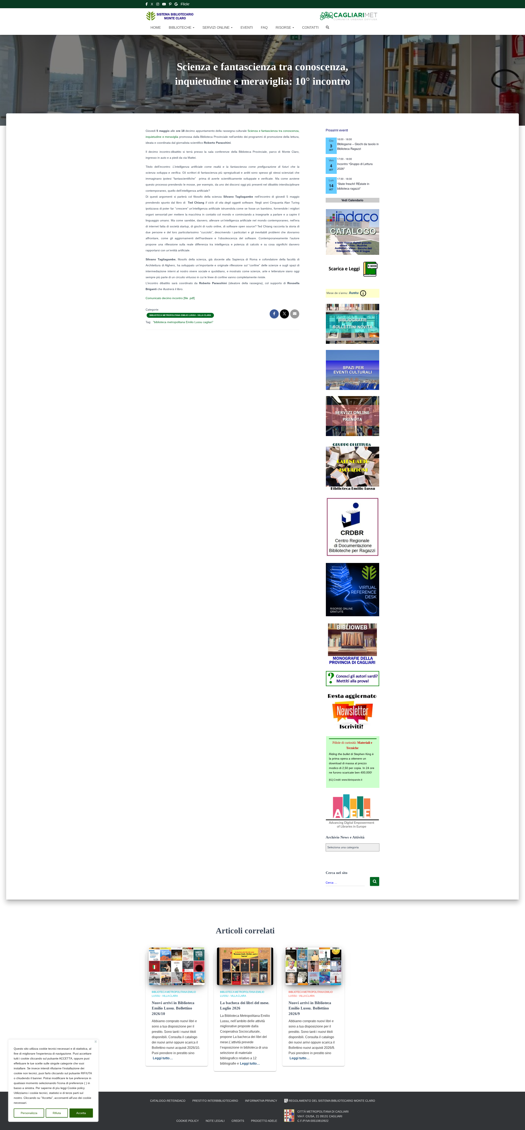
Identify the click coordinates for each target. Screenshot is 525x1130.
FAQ (264, 28)
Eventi (246, 28)
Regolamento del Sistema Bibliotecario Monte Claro (332, 1100)
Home (155, 28)
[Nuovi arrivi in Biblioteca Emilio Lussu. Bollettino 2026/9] (313, 966)
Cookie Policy (187, 1120)
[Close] (96, 1041)
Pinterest (170, 4)
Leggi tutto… (163, 1058)
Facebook (147, 4)
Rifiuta (57, 1113)
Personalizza (29, 1113)
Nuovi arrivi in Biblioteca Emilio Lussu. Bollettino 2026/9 (310, 1008)
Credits (238, 1120)
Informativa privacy (261, 1100)
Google (176, 4)
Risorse (283, 28)
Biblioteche (180, 28)
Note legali (215, 1120)
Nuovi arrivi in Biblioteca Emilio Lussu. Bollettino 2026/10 (173, 1008)
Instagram (157, 4)
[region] (53, 1080)
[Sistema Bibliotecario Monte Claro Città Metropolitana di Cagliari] (170, 16)
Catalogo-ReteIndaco (167, 1100)
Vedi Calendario (352, 200)
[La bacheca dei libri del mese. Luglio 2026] (245, 966)
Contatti (310, 28)
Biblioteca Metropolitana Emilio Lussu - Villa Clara (180, 315)
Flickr (185, 4)
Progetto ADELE (264, 1120)
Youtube (164, 4)
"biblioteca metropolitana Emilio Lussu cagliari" (183, 322)
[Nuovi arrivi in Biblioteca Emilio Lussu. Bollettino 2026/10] (177, 966)
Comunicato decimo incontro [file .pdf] (170, 298)
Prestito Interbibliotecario (215, 1100)
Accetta (81, 1113)
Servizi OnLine (216, 28)
